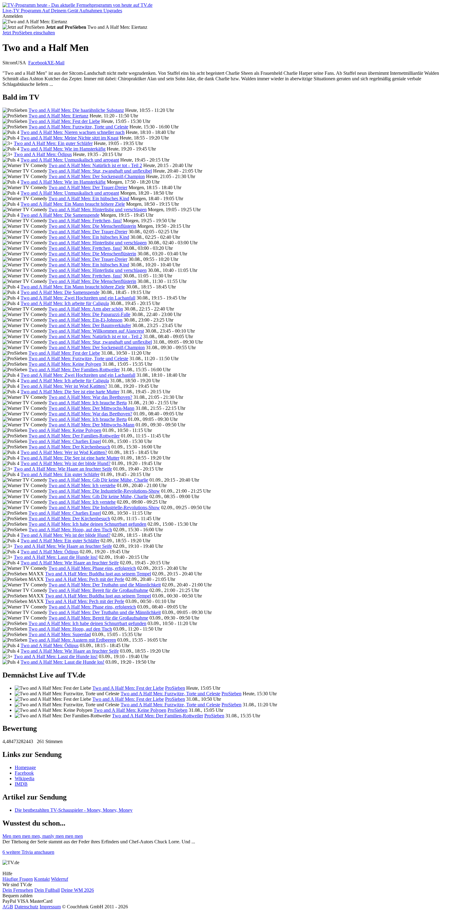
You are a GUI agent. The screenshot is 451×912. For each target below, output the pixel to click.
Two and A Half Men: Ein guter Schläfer (53, 143)
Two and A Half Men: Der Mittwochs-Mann (91, 408)
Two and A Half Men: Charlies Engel (65, 441)
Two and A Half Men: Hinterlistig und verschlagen (97, 209)
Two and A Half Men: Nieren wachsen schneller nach (73, 132)
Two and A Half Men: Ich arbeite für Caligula (65, 303)
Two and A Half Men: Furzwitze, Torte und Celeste (78, 126)
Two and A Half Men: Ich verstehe (82, 485)
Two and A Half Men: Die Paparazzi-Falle (89, 314)
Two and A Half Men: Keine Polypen (65, 364)
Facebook (37, 62)
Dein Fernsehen (17, 890)
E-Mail (57, 62)
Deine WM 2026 (77, 890)
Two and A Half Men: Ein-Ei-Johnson (85, 319)
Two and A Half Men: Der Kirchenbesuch (69, 446)
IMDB (21, 784)
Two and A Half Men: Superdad (60, 634)
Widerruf (59, 879)
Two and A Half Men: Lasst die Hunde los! (56, 557)
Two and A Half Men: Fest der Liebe (64, 121)
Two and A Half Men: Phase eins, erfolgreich (92, 568)
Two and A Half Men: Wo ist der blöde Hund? (65, 463)
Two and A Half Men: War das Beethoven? (90, 397)
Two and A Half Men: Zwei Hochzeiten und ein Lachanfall (78, 297)
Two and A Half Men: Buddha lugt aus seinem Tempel (98, 573)
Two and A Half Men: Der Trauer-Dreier (87, 187)
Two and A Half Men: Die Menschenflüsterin (92, 226)
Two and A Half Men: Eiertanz (58, 115)
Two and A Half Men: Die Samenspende (60, 215)
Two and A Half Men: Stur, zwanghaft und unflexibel (100, 171)
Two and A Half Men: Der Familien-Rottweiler (74, 369)
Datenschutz (26, 906)
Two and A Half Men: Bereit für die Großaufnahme (98, 590)
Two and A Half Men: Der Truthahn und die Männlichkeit (104, 584)
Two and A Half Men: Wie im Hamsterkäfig (63, 148)
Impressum (50, 906)
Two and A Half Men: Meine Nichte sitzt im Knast (69, 137)
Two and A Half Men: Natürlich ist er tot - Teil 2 (95, 165)
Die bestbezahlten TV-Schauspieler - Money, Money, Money (74, 810)
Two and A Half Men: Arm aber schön (85, 308)
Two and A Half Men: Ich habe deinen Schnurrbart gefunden (87, 524)
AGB (7, 906)
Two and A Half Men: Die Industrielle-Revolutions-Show (104, 491)
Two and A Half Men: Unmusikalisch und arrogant (70, 159)
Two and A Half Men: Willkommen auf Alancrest (96, 331)
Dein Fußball (47, 890)
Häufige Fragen (17, 879)
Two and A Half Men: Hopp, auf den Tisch (70, 529)
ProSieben (175, 688)
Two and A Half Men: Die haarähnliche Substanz (76, 110)
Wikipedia (24, 778)
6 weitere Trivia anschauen (28, 852)
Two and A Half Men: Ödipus (43, 154)
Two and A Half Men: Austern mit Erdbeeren (72, 640)
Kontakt (42, 879)
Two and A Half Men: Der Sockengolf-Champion (96, 176)
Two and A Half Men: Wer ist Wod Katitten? (64, 386)
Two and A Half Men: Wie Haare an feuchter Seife (63, 468)
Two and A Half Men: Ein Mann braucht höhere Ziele (73, 204)
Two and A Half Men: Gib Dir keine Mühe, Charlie (98, 480)
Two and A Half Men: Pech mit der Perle (84, 579)
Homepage (25, 767)
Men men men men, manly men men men (42, 836)
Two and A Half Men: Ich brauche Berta (87, 402)
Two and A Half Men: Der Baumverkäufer (89, 325)
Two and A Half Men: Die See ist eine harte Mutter (70, 391)
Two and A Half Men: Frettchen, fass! (85, 220)
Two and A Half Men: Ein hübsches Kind (88, 198)
